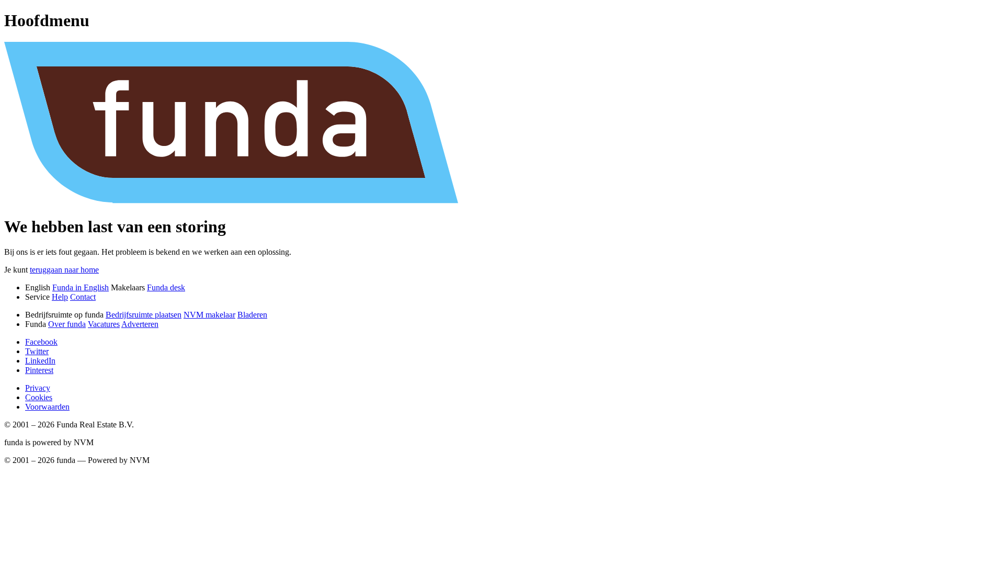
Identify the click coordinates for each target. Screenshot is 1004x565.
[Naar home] (502, 200)
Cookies (38, 397)
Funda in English (80, 287)
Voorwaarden (47, 406)
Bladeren (252, 314)
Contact (83, 296)
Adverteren (139, 324)
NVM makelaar (209, 314)
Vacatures (104, 324)
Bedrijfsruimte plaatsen (143, 314)
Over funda (67, 324)
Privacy (37, 387)
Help (60, 296)
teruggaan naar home (64, 269)
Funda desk (166, 287)
